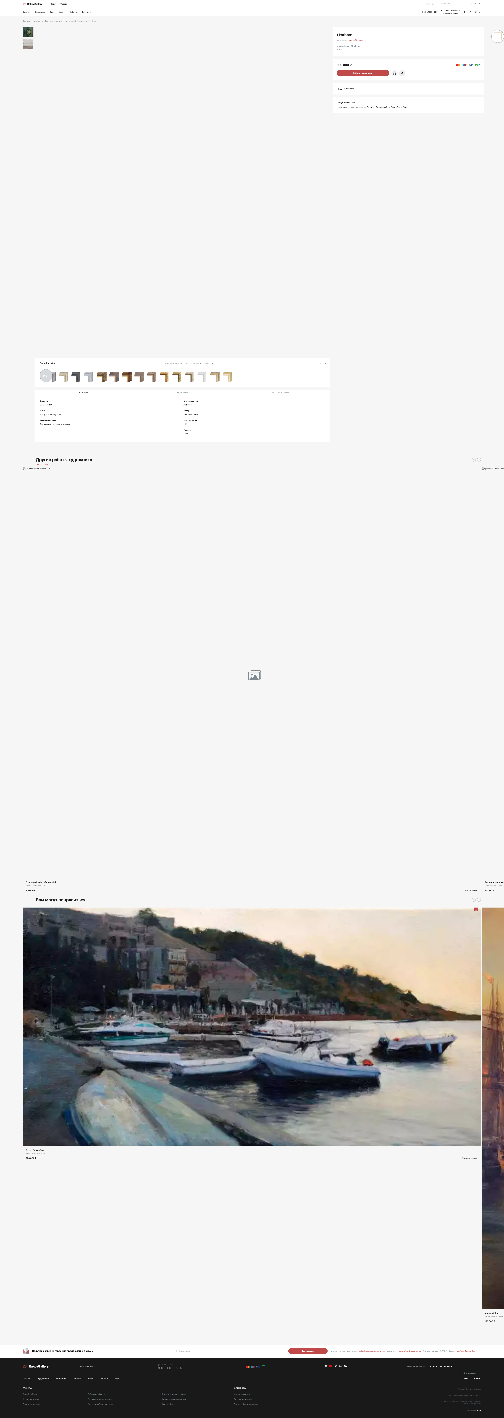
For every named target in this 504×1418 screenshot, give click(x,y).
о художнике (182, 392)
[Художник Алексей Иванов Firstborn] (265, 191)
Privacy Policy (460, 1351)
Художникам (240, 1388)
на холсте (57, 424)
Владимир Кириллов (469, 1158)
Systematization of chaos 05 (41, 882)
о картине (83, 392)
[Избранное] (470, 12)
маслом (66, 424)
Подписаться (307, 1351)
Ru (471, 4)
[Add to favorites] (33, 874)
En (475, 4)
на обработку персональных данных (372, 1351)
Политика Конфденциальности (469, 1389)
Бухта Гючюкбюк (35, 1150)
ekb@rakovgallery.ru (416, 1366)
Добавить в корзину (363, 73)
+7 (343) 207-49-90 (450, 10)
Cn (479, 4)
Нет (46, 375)
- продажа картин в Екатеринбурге (472, 1403)
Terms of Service (471, 1351)
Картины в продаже (54, 21)
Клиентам (27, 1388)
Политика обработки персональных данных (464, 1396)
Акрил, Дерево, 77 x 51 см (36, 886)
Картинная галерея (31, 21)
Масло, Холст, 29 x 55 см (35, 1153)
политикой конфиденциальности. (410, 1351)
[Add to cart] (27, 874)
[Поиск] (465, 12)
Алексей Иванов (76, 21)
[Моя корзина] (475, 12)
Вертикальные (46, 424)
